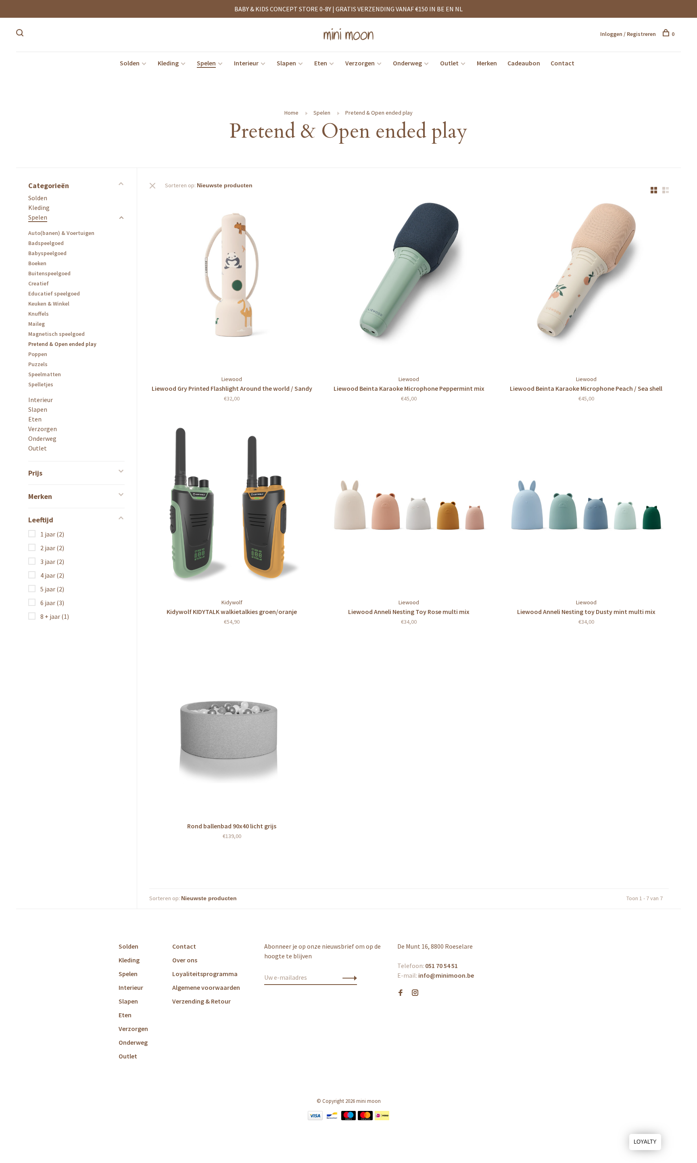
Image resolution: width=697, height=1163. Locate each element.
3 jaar (52, 561)
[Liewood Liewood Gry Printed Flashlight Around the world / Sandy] (231, 283)
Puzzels (38, 364)
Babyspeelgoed (47, 253)
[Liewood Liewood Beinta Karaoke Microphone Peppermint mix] (408, 283)
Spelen (206, 63)
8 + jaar (54, 616)
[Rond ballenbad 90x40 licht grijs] (231, 729)
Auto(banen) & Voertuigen (61, 233)
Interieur (246, 63)
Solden (130, 63)
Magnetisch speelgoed (56, 333)
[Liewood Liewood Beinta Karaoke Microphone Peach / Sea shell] (586, 283)
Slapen (286, 63)
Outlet (449, 63)
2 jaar (52, 548)
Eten (320, 63)
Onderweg (407, 63)
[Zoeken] (20, 34)
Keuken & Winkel (48, 303)
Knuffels (38, 313)
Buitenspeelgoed (49, 273)
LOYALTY (645, 1142)
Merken (487, 63)
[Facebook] (400, 993)
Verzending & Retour (201, 1001)
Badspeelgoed (46, 243)
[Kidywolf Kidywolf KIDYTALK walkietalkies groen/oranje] (231, 506)
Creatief (38, 283)
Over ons (184, 960)
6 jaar (52, 603)
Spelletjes (40, 384)
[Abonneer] (347, 977)
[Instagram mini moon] (415, 993)
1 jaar (52, 534)
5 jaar (52, 589)
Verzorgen (360, 63)
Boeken (37, 263)
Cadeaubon (523, 63)
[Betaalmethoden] (315, 1118)
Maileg (36, 323)
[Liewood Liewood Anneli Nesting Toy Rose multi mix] (408, 506)
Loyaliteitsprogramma (205, 974)
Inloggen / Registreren (628, 34)
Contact (562, 63)
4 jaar (52, 575)
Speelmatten (44, 374)
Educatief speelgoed (54, 293)
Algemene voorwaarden (206, 987)
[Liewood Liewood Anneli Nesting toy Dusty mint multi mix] (586, 506)
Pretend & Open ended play (379, 112)
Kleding (168, 63)
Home (291, 112)
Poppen (37, 354)
